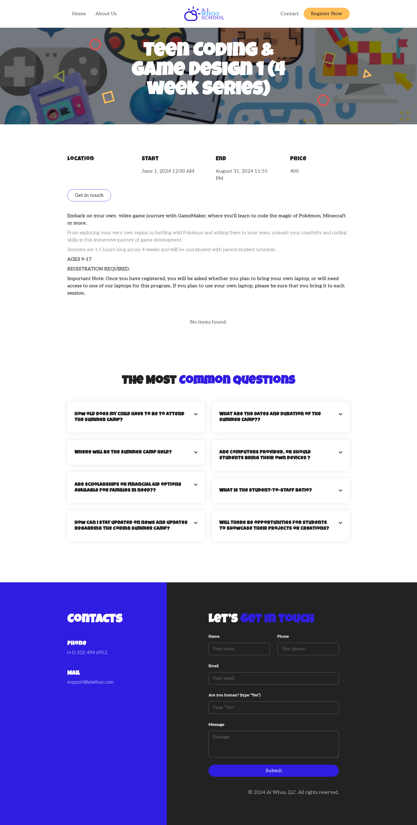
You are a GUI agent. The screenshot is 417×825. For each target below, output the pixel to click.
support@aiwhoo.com (90, 682)
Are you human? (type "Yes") (234, 695)
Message (216, 724)
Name (214, 636)
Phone (283, 636)
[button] (136, 417)
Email (213, 666)
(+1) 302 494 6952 (87, 653)
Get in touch (89, 195)
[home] (204, 14)
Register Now (326, 14)
